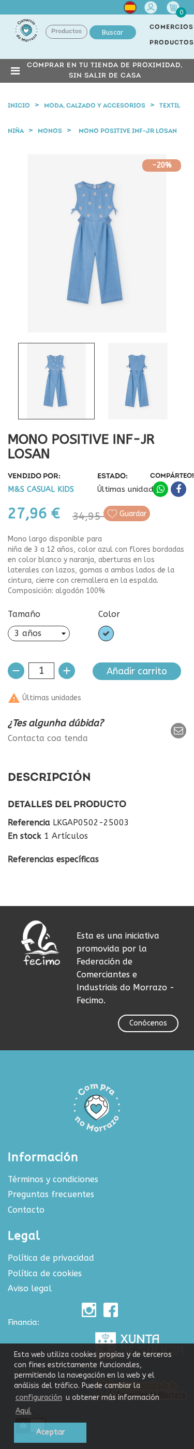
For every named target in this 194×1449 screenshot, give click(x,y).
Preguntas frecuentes (51, 1194)
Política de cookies (45, 1273)
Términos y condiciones (53, 1179)
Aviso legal (30, 1288)
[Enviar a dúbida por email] (178, 730)
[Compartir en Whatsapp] (160, 489)
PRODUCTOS (172, 43)
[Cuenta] (152, 7)
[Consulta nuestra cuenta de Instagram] (89, 1310)
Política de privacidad (51, 1258)
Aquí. (24, 1411)
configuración (39, 1397)
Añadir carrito (137, 671)
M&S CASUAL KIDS (41, 489)
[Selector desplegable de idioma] (130, 9)
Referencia (29, 822)
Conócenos (148, 1023)
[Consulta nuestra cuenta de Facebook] (110, 1310)
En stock (24, 836)
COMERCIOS (171, 27)
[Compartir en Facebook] (178, 489)
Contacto (26, 1210)
